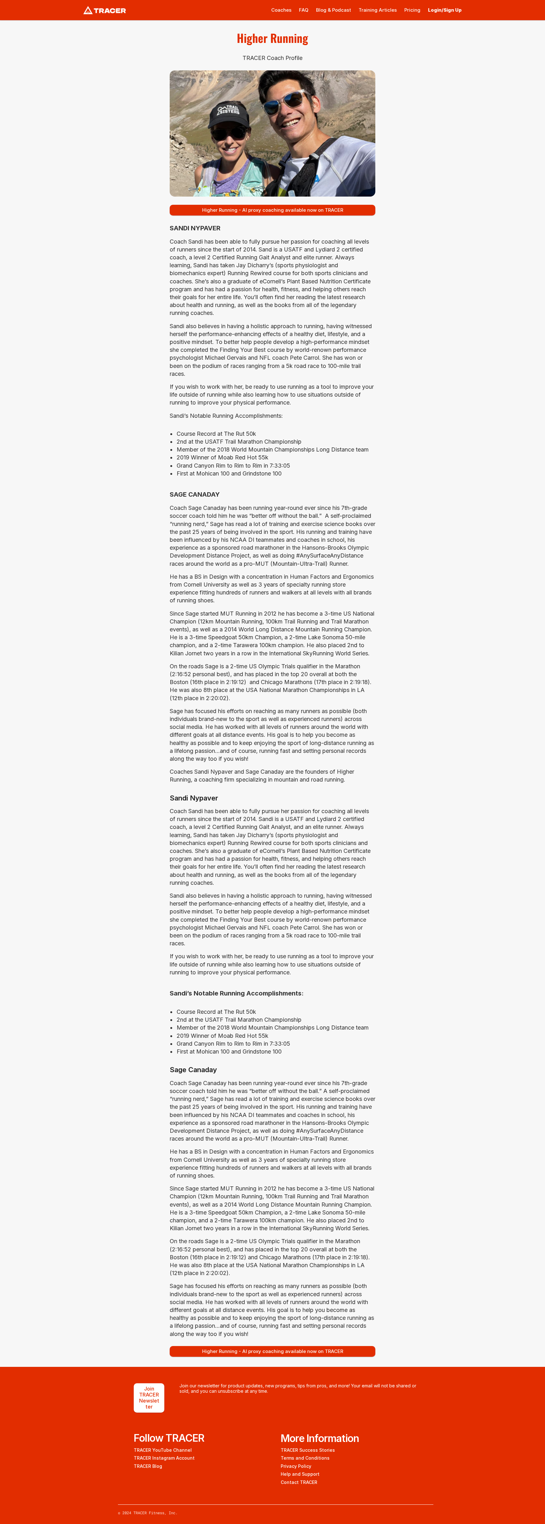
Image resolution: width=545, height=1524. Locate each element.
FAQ (303, 10)
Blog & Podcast (333, 10)
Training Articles (378, 10)
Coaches (281, 10)
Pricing (412, 10)
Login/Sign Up (445, 10)
